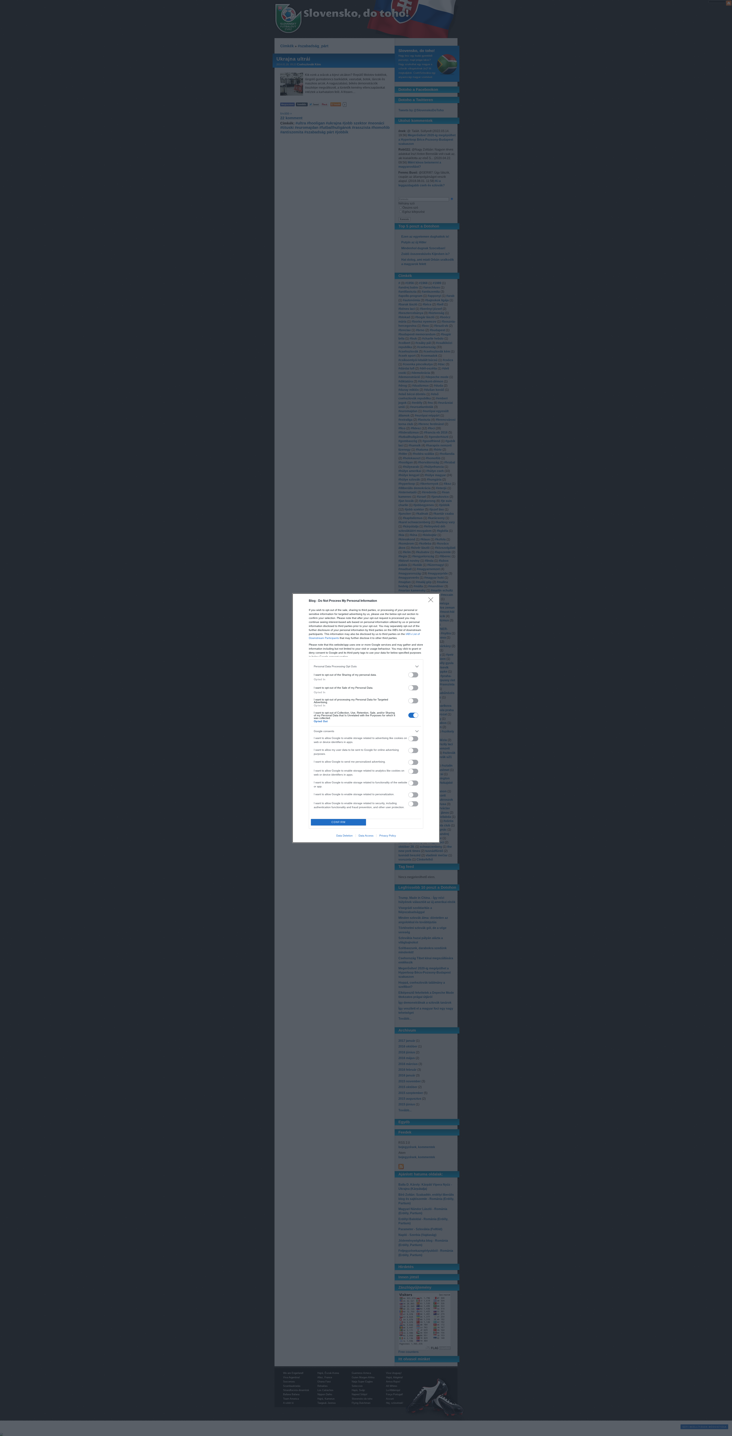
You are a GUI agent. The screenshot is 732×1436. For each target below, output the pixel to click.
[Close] (432, 601)
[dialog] (366, 718)
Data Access (366, 835)
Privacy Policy (387, 835)
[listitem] (366, 666)
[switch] (413, 674)
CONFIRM (338, 822)
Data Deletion (344, 835)
